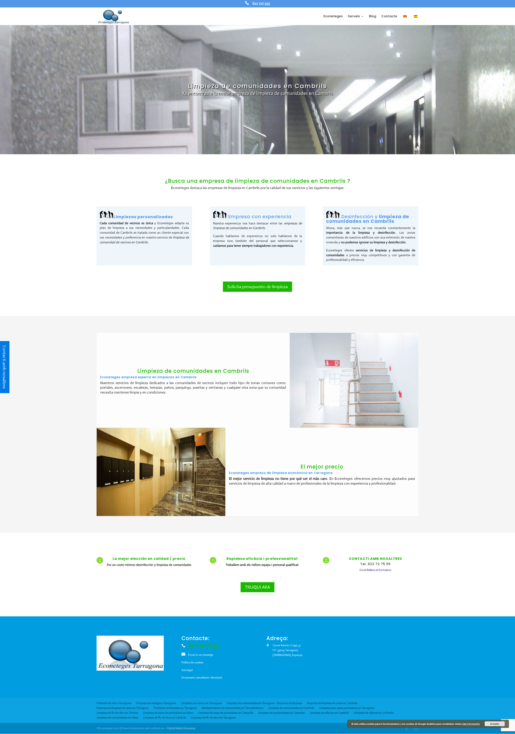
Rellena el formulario (379, 570)
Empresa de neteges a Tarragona (156, 703)
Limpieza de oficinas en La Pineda (374, 712)
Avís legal (187, 670)
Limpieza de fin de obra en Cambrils (164, 717)
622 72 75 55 (203, 645)
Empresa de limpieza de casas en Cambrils (332, 703)
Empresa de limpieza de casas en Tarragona (123, 708)
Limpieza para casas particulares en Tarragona (346, 708)
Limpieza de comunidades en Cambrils (291, 708)
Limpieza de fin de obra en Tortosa (117, 712)
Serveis (354, 17)
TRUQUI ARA (257, 587)
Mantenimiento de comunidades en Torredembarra (232, 708)
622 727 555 (261, 4)
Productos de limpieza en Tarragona (175, 708)
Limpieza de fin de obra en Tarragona (213, 717)
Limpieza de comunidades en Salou (117, 717)
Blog (372, 17)
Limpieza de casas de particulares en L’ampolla (225, 712)
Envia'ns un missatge (200, 655)
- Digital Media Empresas (180, 728)
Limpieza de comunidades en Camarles (281, 712)
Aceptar (494, 724)
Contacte (389, 17)
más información (471, 723)
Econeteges (333, 17)
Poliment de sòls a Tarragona (114, 703)
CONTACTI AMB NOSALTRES (375, 558)
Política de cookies (192, 662)
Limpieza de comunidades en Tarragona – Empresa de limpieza (264, 703)
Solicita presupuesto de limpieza (257, 286)
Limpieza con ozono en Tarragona (201, 703)
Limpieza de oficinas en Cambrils (329, 712)
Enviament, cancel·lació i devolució (201, 677)
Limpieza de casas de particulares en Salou (168, 712)
